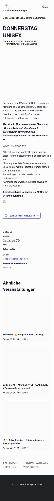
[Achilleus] (8, 7)
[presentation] (26, 313)
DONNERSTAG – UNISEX (15, 258)
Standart (7, 267)
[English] (45, 7)
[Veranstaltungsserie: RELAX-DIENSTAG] (29, 392)
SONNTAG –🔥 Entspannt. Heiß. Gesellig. (23, 334)
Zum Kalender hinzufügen (22, 215)
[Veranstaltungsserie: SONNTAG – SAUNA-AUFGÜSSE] (29, 339)
